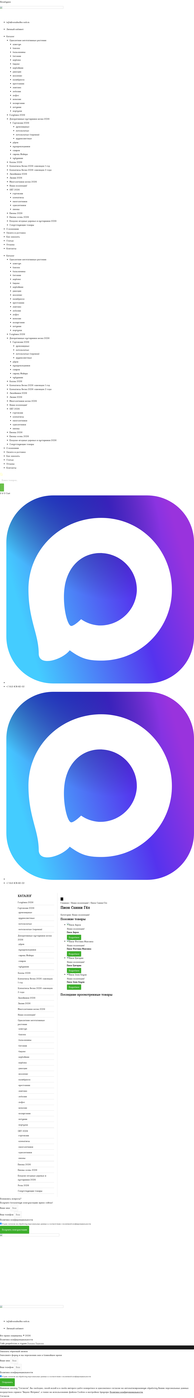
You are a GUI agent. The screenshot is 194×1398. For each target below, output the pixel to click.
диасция (17, 71)
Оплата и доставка (16, 232)
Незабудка (5, 1)
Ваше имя (5, 1208)
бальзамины (19, 52)
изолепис (17, 75)
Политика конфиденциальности (16, 1219)
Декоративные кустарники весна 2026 (30, 118)
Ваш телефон (7, 1214)
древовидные (22, 126)
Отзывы (10, 244)
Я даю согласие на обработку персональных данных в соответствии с (46, 1224)
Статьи (9, 240)
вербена (17, 59)
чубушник (18, 158)
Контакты (11, 248)
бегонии (17, 56)
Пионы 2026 (16, 213)
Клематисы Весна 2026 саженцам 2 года (30, 170)
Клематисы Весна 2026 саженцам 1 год (30, 166)
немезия (17, 99)
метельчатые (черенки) (27, 134)
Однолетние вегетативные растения (28, 40)
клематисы (18, 197)
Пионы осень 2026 (19, 217)
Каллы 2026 (16, 162)
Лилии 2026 (16, 177)
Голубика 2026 (17, 115)
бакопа (16, 48)
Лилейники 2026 (18, 173)
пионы (16, 209)
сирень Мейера (20, 154)
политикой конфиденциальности (77, 1224)
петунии (17, 107)
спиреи (16, 150)
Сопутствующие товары (22, 225)
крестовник (18, 83)
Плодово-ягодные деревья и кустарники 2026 (33, 221)
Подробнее (74, 937)
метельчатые (22, 130)
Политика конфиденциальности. (126, 1392)
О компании (12, 229)
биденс (16, 63)
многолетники (20, 201)
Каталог (10, 36)
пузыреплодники (21, 146)
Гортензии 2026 (21, 122)
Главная (65, 902)
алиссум (17, 44)
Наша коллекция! (18, 185)
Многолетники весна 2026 (23, 181)
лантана (17, 87)
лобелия (17, 91)
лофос (16, 95)
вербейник (18, 67)
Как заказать (13, 236)
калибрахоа (18, 79)
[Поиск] (2, 487)
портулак (17, 111)
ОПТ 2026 (15, 189)
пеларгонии (19, 103)
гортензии (18, 193)
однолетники (19, 205)
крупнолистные (24, 138)
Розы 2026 (23, 1185)
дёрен (15, 142)
